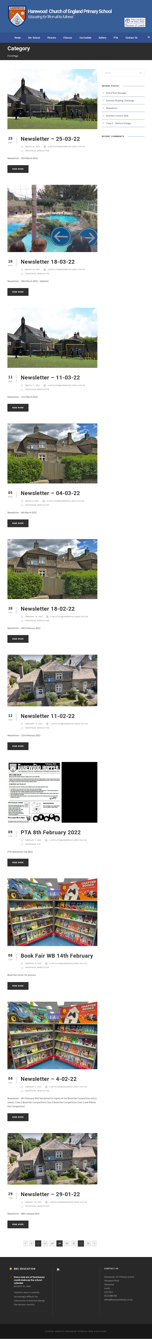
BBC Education (24, 1268)
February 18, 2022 (33, 617)
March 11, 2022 (32, 385)
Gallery (102, 37)
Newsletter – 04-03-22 (50, 493)
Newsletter (43, 151)
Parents (52, 37)
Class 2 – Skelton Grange (118, 123)
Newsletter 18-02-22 (48, 609)
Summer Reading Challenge (120, 100)
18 (52, 1243)
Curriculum (85, 37)
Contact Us (132, 37)
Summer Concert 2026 (117, 115)
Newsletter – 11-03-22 (50, 377)
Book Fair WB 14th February (57, 956)
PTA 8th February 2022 (51, 832)
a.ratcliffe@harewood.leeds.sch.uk (66, 147)
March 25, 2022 (32, 147)
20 (67, 1243)
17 (45, 1243)
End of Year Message (116, 92)
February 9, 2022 (33, 840)
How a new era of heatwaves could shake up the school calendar (29, 1279)
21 (74, 1243)
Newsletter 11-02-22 (48, 716)
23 (88, 1243)
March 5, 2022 (32, 501)
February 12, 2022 (33, 724)
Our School (34, 37)
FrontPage (30, 151)
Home (18, 37)
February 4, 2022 (33, 1087)
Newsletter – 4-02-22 (49, 1079)
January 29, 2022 (33, 1202)
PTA (116, 37)
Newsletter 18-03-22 (48, 262)
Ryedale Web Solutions (92, 1331)
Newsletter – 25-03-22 (50, 139)
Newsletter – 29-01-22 (50, 1194)
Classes (67, 37)
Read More (18, 169)
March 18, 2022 (32, 270)
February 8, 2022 (33, 963)
